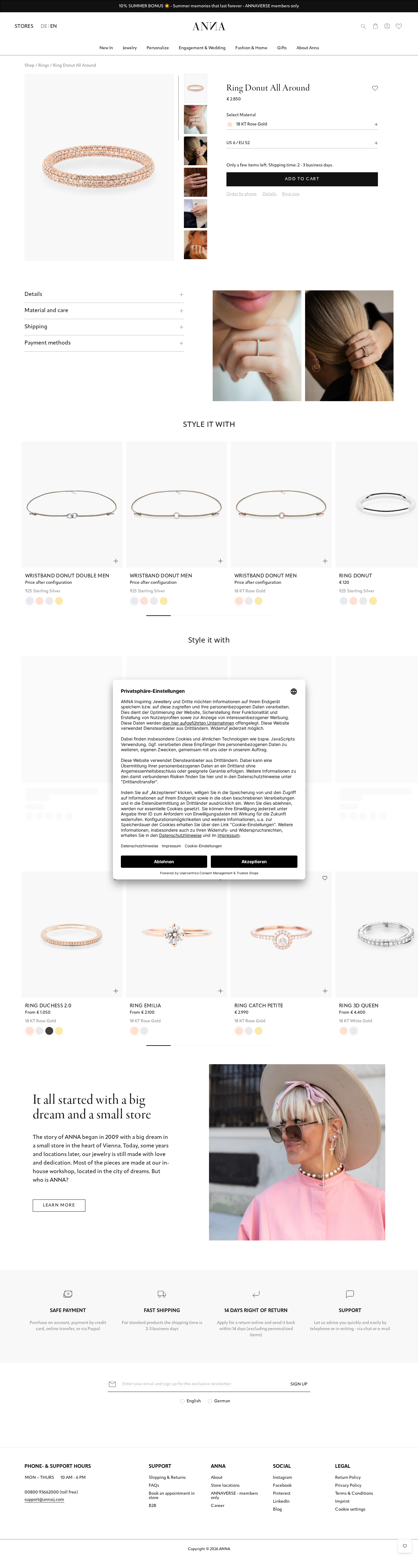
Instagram (282, 1478)
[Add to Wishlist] (375, 88)
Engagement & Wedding (202, 48)
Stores (24, 26)
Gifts (282, 48)
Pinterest (281, 1494)
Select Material (241, 115)
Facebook (282, 1486)
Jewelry (130, 48)
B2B (152, 1506)
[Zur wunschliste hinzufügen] (325, 878)
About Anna (308, 48)
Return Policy (348, 1478)
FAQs (154, 1486)
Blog (277, 1510)
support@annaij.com (44, 1499)
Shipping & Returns (167, 1478)
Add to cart (302, 179)
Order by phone (241, 194)
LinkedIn (281, 1502)
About (216, 1478)
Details (33, 294)
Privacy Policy (348, 1486)
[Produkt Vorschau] (115, 561)
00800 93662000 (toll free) (51, 1492)
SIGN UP (298, 1384)
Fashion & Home (251, 48)
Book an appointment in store (172, 1496)
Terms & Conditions (354, 1494)
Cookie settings (350, 1510)
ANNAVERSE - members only (234, 1496)
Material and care (46, 311)
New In (106, 48)
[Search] (363, 26)
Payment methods (47, 343)
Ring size (291, 194)
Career (217, 1506)
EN (53, 26)
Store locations (225, 1486)
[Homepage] (209, 26)
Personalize (158, 48)
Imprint (342, 1502)
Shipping (35, 327)
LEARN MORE (59, 1205)
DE (44, 26)
